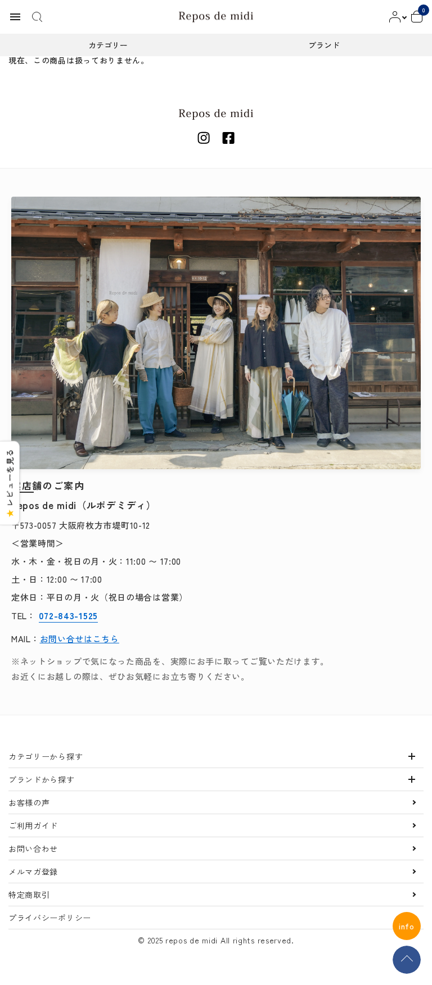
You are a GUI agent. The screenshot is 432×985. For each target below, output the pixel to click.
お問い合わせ (33, 848)
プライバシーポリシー (49, 917)
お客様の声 (29, 802)
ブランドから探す (41, 779)
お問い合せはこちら (79, 638)
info (407, 926)
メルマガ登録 (33, 871)
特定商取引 (29, 894)
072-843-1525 (68, 615)
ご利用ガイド (33, 825)
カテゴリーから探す (45, 756)
